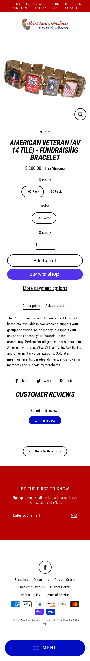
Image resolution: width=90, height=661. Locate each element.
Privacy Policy (60, 587)
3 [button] (49, 132)
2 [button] (46, 132)
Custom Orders (64, 580)
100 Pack (32, 191)
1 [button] (41, 132)
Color (45, 206)
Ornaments (41, 580)
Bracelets (21, 580)
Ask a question (56, 306)
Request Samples (32, 587)
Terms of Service (57, 595)
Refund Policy (30, 595)
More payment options (45, 288)
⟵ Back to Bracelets (45, 451)
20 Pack (56, 191)
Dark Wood (44, 218)
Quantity (45, 180)
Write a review (45, 421)
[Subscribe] (73, 515)
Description (31, 306)
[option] (45, 81)
